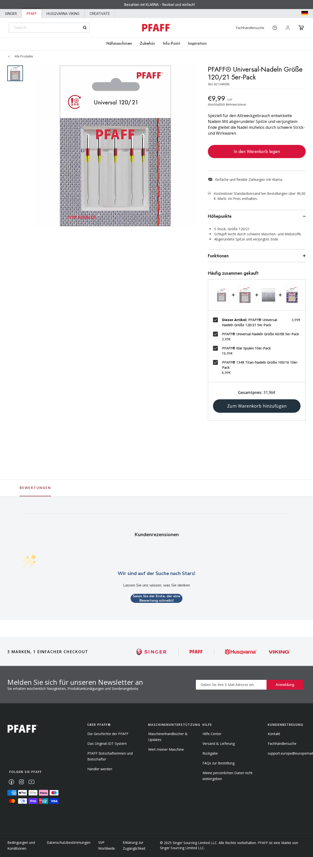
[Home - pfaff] (156, 27)
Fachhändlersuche (250, 27)
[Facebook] (11, 782)
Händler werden (99, 769)
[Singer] (152, 651)
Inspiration (197, 43)
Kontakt (274, 733)
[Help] (274, 27)
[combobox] (49, 28)
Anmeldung (285, 684)
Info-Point (171, 43)
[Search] (85, 28)
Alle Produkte (23, 56)
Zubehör (147, 43)
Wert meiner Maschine (166, 749)
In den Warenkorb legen (257, 151)
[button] (301, 28)
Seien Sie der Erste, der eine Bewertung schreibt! (156, 598)
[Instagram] (21, 782)
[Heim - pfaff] (22, 729)
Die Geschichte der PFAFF (107, 733)
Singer (11, 13)
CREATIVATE (99, 13)
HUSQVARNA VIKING (62, 13)
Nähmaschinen (119, 43)
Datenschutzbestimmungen (68, 842)
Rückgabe (210, 753)
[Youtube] (31, 782)
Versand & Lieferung (218, 743)
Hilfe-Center (211, 733)
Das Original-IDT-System (107, 743)
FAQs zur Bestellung (218, 763)
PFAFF (32, 13)
